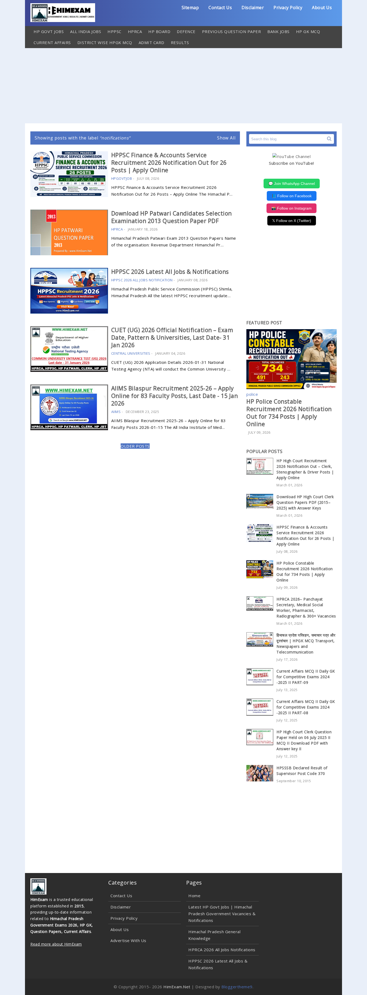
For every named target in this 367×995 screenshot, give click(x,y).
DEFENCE (186, 31)
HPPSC (114, 31)
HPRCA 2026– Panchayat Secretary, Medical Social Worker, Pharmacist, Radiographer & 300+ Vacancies (306, 608)
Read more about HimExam (56, 944)
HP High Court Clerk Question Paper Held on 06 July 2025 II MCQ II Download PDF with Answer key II (304, 740)
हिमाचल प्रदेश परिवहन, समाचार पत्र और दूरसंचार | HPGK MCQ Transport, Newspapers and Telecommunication (305, 644)
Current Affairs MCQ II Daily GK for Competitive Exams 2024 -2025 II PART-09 (305, 677)
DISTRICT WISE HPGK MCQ (104, 42)
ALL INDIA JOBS (85, 31)
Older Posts (135, 446)
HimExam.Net (176, 986)
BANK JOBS (278, 31)
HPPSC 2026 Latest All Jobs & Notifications (170, 271)
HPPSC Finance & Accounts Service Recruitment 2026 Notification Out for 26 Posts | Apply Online (169, 162)
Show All (226, 138)
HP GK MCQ (308, 31)
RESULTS (180, 42)
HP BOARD (159, 31)
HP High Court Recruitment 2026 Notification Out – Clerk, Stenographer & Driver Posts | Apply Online (305, 469)
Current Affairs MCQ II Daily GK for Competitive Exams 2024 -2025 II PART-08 (305, 707)
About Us (322, 7)
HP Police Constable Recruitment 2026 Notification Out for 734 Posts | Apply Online (289, 413)
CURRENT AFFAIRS (52, 42)
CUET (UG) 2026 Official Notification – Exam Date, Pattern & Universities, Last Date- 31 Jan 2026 (172, 337)
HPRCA (135, 31)
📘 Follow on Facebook (292, 196)
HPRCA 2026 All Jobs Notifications (222, 949)
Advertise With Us (128, 940)
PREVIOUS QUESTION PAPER (231, 31)
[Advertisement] (183, 85)
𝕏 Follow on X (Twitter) (291, 220)
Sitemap (190, 7)
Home (194, 895)
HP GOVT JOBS (49, 31)
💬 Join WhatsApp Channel (291, 183)
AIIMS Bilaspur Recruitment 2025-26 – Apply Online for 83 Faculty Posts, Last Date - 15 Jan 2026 (174, 396)
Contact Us (220, 7)
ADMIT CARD (151, 42)
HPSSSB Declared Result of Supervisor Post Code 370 (302, 770)
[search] (329, 139)
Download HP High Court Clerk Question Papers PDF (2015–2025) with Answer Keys (305, 502)
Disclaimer (253, 7)
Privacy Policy (288, 7)
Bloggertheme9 (237, 986)
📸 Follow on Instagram (291, 208)
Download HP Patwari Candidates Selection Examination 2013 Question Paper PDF (171, 217)
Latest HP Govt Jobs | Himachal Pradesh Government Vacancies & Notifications (222, 913)
